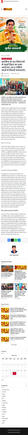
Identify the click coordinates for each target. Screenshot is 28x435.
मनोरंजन (4, 409)
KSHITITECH (17, 432)
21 (21, 370)
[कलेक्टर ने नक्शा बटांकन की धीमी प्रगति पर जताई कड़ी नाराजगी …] (5, 339)
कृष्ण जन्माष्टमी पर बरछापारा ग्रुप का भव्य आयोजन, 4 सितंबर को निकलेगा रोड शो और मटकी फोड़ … (18, 323)
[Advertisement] (18, 8)
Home (3, 55)
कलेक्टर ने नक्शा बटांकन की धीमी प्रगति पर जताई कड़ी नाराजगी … (18, 338)
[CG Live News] (8, 9)
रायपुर (3, 416)
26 (14, 373)
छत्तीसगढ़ (9, 58)
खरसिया (8, 55)
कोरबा (3, 394)
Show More (14, 344)
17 (6, 370)
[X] (12, 240)
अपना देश (4, 392)
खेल (3, 398)
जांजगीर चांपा (5, 403)
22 (25, 370)
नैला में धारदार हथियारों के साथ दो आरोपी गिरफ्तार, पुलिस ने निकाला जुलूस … (18, 317)
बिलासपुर (4, 407)
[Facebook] (9, 240)
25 (10, 373)
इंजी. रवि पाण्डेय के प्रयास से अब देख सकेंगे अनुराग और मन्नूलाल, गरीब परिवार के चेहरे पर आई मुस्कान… (20, 294)
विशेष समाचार (5, 418)
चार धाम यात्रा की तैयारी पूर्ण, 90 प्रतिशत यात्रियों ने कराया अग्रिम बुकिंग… (7, 275)
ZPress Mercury (17, 430)
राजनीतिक (4, 412)
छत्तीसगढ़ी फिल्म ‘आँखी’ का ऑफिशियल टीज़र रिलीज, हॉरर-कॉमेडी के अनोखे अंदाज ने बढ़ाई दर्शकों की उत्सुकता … (17, 331)
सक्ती (3, 423)
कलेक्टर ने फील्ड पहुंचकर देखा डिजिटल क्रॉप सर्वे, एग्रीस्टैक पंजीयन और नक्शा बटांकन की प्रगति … (18, 310)
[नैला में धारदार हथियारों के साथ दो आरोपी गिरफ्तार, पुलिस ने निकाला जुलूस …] (5, 317)
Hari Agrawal (6, 73)
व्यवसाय (4, 421)
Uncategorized (5, 389)
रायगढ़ (3, 414)
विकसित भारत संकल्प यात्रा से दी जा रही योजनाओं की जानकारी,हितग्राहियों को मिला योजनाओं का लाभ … (7, 294)
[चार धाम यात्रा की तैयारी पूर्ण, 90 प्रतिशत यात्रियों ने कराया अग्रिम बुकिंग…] (7, 268)
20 (18, 370)
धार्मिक (3, 405)
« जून (2, 380)
